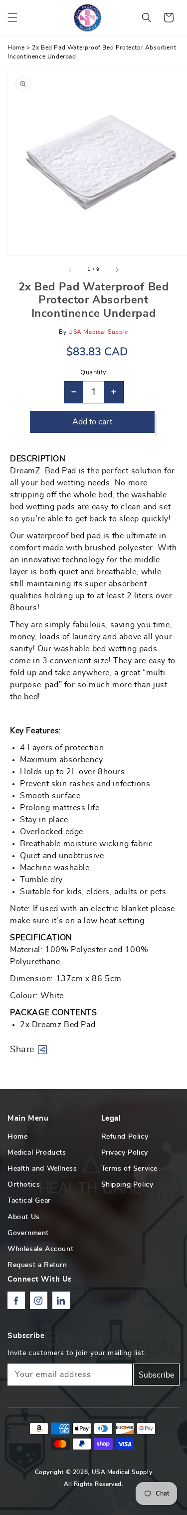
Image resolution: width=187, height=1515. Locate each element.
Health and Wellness (42, 1168)
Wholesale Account (40, 1249)
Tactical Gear (29, 1200)
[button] (12, 17)
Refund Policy (125, 1136)
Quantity (93, 372)
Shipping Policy (127, 1184)
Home (15, 47)
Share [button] (22, 1049)
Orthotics (23, 1184)
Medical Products (36, 1152)
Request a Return (37, 1265)
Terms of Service (129, 1168)
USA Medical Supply (122, 1472)
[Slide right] (117, 269)
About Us (23, 1217)
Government (28, 1233)
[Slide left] (70, 269)
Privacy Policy (124, 1152)
